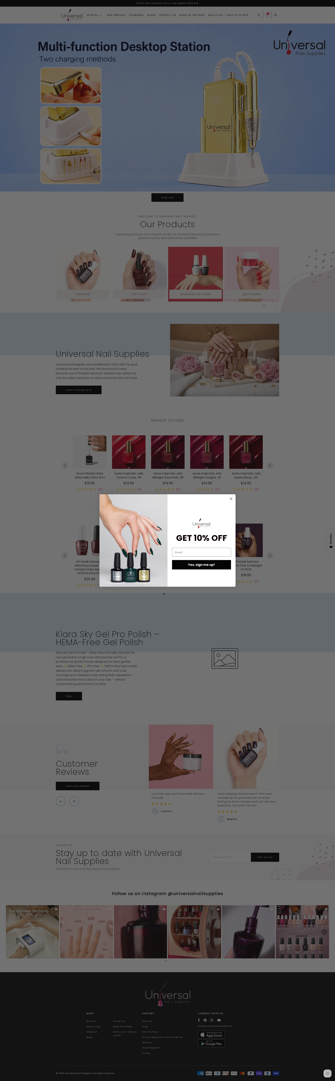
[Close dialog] (231, 499)
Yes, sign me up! (201, 564)
